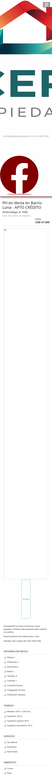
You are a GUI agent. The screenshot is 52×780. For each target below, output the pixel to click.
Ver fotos (26, 599)
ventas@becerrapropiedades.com (18, 136)
